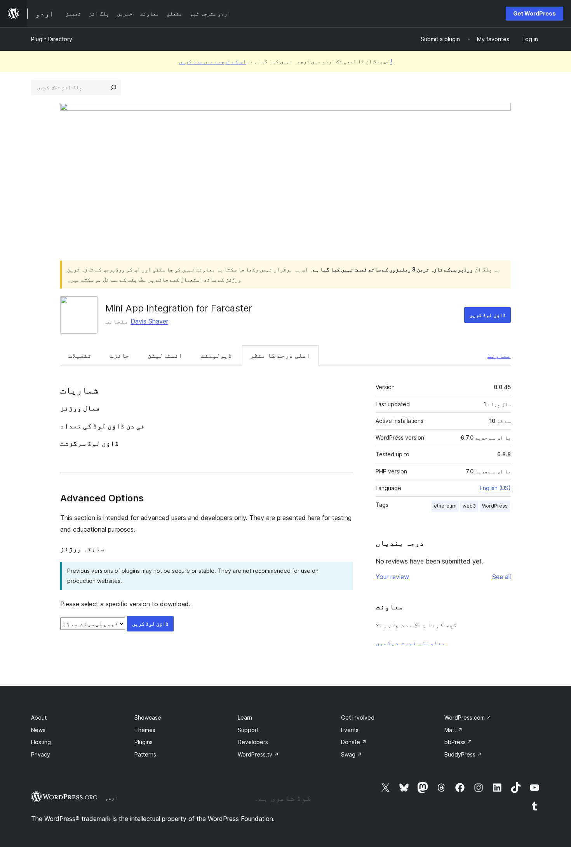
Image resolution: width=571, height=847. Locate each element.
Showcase (147, 717)
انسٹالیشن (165, 355)
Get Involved (357, 717)
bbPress (458, 742)
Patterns (145, 754)
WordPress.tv (258, 754)
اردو (111, 798)
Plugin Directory (51, 39)
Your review (392, 577)
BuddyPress (463, 754)
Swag (351, 754)
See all (501, 577)
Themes (144, 730)
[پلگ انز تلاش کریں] (113, 87)
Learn (245, 717)
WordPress (495, 506)
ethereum (445, 506)
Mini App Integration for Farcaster (178, 308)
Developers (253, 742)
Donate (354, 742)
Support (248, 730)
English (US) (495, 488)
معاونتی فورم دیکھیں (411, 643)
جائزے (119, 355)
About (39, 717)
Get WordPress (534, 13)
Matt (453, 730)
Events (350, 730)
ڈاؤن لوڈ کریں (487, 314)
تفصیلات (80, 355)
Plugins (143, 742)
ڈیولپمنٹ (216, 355)
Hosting (41, 742)
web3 (469, 506)
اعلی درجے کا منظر (280, 355)
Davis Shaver (149, 321)
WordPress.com (467, 717)
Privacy (40, 754)
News (38, 730)
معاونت (499, 355)
